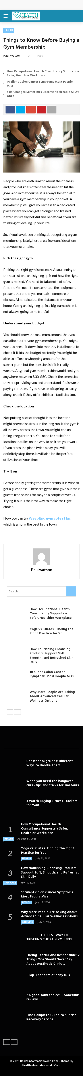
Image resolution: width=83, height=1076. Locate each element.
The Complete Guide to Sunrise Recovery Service (51, 1017)
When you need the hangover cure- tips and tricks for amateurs (52, 783)
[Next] (17, 712)
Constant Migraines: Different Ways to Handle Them (49, 763)
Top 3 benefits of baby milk (48, 975)
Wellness (27, 922)
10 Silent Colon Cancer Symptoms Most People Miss (40, 83)
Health (8, 30)
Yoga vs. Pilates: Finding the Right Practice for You (51, 631)
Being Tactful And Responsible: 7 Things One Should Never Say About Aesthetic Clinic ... (53, 960)
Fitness (26, 858)
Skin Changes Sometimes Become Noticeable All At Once (43, 94)
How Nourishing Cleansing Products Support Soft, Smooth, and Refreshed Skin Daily (51, 656)
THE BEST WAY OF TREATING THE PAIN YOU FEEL (49, 937)
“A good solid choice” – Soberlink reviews (52, 997)
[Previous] (10, 712)
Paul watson (12, 56)
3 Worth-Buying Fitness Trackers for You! (51, 803)
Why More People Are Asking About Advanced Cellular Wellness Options (52, 696)
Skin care (10, 882)
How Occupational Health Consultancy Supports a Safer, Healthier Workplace (43, 73)
